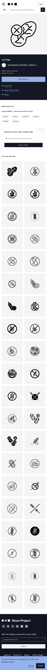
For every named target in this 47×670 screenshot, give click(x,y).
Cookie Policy (24, 659)
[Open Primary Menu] (3, 4)
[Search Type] (5, 10)
